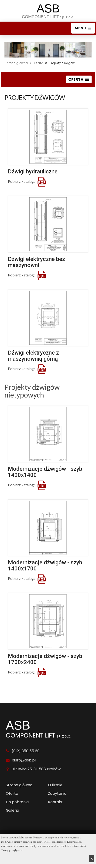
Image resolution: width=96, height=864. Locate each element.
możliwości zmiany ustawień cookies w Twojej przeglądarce (33, 841)
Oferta (38, 63)
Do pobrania (17, 802)
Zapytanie (57, 793)
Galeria (12, 810)
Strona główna (17, 63)
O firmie (55, 785)
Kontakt (55, 802)
